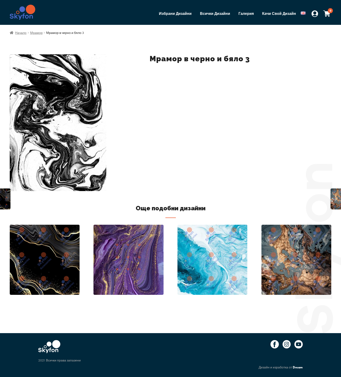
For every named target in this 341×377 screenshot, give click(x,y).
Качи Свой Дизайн (279, 13)
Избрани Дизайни (175, 13)
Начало (20, 33)
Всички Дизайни (215, 13)
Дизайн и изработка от (281, 367)
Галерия (246, 13)
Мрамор (36, 33)
